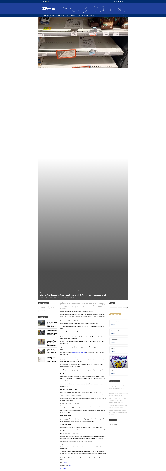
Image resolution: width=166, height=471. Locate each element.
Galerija (86, 15)
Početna (44, 15)
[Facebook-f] (115, 2)
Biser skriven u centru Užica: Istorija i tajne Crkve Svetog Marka (51, 351)
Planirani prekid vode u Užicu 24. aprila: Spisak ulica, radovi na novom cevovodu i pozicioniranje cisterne (117, 386)
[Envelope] (123, 2)
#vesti (61, 468)
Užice (62, 15)
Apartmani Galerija (115, 321)
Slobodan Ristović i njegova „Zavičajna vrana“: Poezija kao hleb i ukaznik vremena (52, 359)
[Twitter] (119, 2)
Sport (67, 15)
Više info (113, 324)
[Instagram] (117, 2)
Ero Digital (91, 15)
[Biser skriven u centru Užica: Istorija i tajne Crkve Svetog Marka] (41, 351)
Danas (65, 462)
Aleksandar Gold (114, 339)
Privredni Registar (56, 15)
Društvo (80, 15)
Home (41, 290)
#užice (64, 468)
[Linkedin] (121, 2)
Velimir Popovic (44, 297)
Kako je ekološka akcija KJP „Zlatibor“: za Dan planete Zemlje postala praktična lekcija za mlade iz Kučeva (118, 393)
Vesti (48, 15)
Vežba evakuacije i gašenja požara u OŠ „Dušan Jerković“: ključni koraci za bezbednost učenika (117, 400)
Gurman (113, 348)
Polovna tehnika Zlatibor (116, 330)
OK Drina (113, 370)
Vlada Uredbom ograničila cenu (79, 352)
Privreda (73, 15)
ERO (70, 465)
